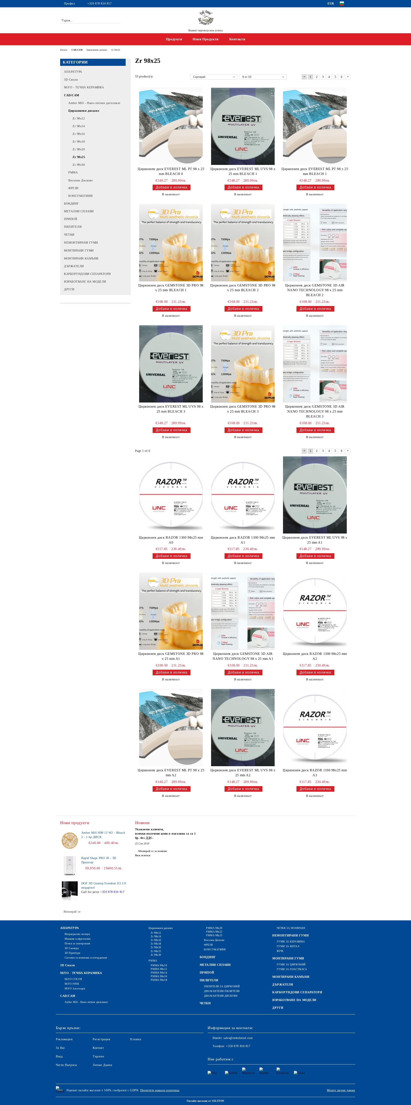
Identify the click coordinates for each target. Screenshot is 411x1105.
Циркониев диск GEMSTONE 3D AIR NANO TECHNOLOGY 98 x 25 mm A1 (243, 656)
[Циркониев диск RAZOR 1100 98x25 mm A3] (315, 727)
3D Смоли (67, 965)
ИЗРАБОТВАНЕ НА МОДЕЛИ (294, 1000)
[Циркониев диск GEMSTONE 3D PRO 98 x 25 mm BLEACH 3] (243, 364)
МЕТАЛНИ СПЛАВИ (215, 964)
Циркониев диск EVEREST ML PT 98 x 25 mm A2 (171, 772)
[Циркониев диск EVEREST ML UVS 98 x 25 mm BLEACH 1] (243, 126)
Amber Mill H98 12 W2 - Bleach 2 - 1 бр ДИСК (103, 835)
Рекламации (64, 1039)
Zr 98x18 (156, 943)
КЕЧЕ (280, 951)
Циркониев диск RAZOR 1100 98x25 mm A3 (315, 772)
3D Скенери (72, 948)
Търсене (98, 1056)
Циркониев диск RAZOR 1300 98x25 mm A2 (315, 656)
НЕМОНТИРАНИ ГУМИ (290, 935)
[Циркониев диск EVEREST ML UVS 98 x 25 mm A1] (315, 495)
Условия (135, 1039)
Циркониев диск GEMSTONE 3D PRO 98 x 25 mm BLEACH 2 (242, 287)
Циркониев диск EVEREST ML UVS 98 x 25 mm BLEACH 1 (242, 171)
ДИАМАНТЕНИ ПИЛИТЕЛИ (222, 991)
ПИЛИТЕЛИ (209, 980)
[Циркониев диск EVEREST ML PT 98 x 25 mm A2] (171, 727)
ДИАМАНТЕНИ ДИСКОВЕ (221, 995)
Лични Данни (102, 1065)
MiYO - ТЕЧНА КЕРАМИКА (81, 973)
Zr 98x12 (156, 932)
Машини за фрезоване (78, 938)
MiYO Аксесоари (75, 988)
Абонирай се (72, 911)
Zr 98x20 (156, 947)
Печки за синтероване (77, 943)
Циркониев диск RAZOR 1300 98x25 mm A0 (171, 540)
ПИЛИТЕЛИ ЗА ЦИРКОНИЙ (222, 986)
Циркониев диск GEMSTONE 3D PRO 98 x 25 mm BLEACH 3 (242, 409)
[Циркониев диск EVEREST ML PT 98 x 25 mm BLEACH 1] (315, 126)
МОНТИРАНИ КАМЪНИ (290, 976)
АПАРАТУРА (69, 928)
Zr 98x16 (156, 940)
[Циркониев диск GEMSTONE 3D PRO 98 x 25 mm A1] (171, 611)
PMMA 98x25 (214, 935)
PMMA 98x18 (159, 979)
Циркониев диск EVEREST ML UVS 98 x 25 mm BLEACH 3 (171, 409)
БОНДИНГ (208, 957)
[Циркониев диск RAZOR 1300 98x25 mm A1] (243, 495)
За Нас (60, 1047)
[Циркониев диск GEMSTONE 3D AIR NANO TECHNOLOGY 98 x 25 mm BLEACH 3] (315, 364)
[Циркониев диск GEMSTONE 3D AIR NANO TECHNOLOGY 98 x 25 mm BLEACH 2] (315, 242)
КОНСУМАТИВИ (215, 949)
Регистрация (101, 1039)
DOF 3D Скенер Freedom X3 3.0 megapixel (103, 885)
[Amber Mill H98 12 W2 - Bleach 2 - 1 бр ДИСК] (69, 840)
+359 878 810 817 (99, 3)
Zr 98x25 (156, 951)
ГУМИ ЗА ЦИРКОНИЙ (291, 964)
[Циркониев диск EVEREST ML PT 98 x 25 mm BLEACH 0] (171, 126)
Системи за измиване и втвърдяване (86, 957)
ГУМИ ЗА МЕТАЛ (288, 946)
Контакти (237, 39)
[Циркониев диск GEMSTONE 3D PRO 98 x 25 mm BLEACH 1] (171, 242)
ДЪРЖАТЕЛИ (282, 984)
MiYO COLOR (73, 979)
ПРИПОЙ (207, 972)
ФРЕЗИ (208, 944)
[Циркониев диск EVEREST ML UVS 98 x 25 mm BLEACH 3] (171, 364)
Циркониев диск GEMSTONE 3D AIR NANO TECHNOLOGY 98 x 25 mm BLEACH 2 (315, 290)
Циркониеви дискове (161, 928)
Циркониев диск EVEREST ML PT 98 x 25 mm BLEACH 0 (171, 171)
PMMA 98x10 (159, 965)
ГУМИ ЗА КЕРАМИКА (291, 941)
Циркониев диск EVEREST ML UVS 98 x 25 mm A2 (242, 772)
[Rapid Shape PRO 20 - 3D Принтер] (69, 865)
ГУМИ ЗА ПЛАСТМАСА (292, 969)
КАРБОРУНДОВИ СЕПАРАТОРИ (297, 992)
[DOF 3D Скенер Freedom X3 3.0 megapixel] (69, 891)
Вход (59, 1056)
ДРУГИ (277, 1007)
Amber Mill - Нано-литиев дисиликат (86, 1002)
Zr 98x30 (156, 954)
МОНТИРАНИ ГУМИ (288, 958)
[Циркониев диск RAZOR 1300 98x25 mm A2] (315, 611)
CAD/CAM (67, 996)
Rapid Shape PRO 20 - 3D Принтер (98, 860)
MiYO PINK (72, 983)
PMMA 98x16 (159, 976)
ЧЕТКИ (205, 1003)
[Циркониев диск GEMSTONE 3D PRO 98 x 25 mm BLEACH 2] (243, 242)
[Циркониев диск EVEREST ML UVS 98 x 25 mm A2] (243, 727)
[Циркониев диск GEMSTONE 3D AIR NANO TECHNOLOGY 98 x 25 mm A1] (243, 611)
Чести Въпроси (66, 1065)
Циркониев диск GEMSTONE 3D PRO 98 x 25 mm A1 (170, 656)
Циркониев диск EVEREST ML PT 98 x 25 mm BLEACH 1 (314, 171)
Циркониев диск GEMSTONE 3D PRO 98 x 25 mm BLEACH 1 (170, 287)
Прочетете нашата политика (159, 1090)
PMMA (153, 960)
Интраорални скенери (77, 934)
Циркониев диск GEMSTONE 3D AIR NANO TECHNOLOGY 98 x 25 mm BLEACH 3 (315, 411)
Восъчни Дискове (214, 940)
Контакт (98, 1047)
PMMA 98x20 (214, 928)
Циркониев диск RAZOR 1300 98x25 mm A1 (243, 540)
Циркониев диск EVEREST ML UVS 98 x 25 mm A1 (314, 540)
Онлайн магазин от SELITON (205, 1100)
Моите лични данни (341, 1090)
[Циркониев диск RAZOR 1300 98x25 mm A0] (171, 495)
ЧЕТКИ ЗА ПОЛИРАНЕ (291, 928)
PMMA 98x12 (159, 969)
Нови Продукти (205, 39)
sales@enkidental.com (238, 1038)
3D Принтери (72, 952)
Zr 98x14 (156, 936)
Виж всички (142, 855)
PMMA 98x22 (214, 931)
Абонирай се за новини (152, 851)
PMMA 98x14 (159, 972)
